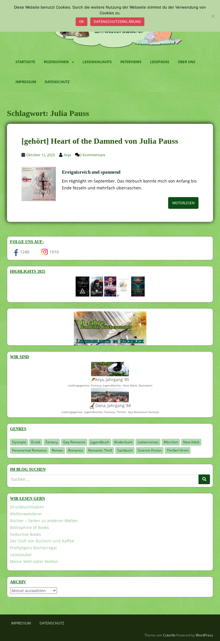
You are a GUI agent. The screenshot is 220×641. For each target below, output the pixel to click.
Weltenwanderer (26, 513)
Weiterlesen (183, 203)
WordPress (204, 635)
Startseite (25, 61)
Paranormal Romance (29, 450)
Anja (67, 154)
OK (81, 21)
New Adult (191, 442)
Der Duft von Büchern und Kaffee (42, 541)
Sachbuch (125, 450)
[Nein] (213, 16)
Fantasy (52, 442)
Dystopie (19, 442)
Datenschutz (57, 81)
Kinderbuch (123, 442)
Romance (75, 450)
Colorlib (169, 635)
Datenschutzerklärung (117, 21)
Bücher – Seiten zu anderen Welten (44, 520)
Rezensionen (56, 61)
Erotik (35, 442)
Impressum (25, 81)
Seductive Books (25, 534)
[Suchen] (204, 479)
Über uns (186, 61)
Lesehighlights (97, 61)
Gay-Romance (74, 442)
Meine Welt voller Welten (34, 561)
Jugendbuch (100, 442)
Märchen (171, 442)
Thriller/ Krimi (177, 450)
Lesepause (159, 61)
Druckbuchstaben (27, 507)
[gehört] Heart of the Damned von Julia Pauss (99, 141)
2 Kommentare (92, 154)
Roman (57, 450)
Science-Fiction (150, 450)
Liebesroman (148, 442)
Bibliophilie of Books (29, 527)
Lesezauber (21, 554)
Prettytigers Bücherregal (33, 547)
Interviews (131, 61)
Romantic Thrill (100, 450)
